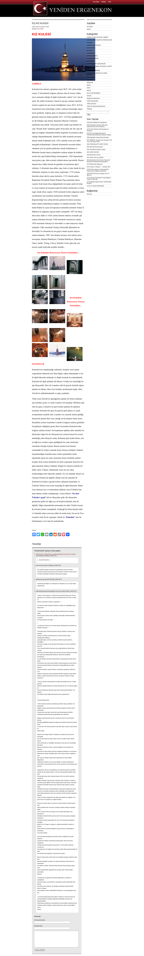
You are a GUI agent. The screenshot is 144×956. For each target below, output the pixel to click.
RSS (109, 2)
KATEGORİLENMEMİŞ (93, 70)
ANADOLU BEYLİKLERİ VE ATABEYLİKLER (99, 40)
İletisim (104, 2)
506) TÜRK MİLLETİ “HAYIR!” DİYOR (97, 144)
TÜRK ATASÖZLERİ (92, 101)
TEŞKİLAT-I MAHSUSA (93, 98)
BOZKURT (90, 50)
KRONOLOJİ (90, 77)
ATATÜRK (89, 42)
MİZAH (89, 85)
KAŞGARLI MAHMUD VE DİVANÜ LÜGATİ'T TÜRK (99, 67)
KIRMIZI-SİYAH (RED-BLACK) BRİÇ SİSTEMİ (97, 73)
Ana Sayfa (96, 2)
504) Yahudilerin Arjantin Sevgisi (96, 149)
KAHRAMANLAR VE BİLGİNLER (96, 63)
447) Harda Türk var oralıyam (95, 157)
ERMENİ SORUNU (92, 56)
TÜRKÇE (89, 109)
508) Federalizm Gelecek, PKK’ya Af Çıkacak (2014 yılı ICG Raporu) (97, 125)
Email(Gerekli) (38, 926)
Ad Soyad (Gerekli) (39, 920)
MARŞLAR (90, 82)
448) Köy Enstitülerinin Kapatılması (97, 122)
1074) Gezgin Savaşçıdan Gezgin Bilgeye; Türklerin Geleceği (99, 178)
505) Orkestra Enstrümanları (95, 147)
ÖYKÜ (88, 88)
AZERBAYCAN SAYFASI (94, 45)
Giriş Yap (89, 194)
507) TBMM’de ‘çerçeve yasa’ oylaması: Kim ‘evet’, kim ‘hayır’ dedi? (99, 140)
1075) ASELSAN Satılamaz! (95, 164)
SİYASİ (89, 90)
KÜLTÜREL (40, 29)
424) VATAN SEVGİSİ (93, 152)
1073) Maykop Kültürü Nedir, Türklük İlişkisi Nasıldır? (99, 182)
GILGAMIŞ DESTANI (92, 58)
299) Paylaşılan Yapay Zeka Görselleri (98, 137)
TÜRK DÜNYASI (91, 103)
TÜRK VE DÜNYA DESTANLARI (96, 106)
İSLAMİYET (90, 61)
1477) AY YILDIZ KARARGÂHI (95, 186)
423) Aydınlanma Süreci (93, 155)
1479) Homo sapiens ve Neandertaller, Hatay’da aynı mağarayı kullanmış (98, 170)
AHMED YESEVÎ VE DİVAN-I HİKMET (97, 37)
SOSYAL (89, 96)
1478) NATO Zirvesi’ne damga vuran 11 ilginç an (98, 174)
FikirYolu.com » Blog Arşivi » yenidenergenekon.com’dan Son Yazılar (56, 554)
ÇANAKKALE (90, 53)
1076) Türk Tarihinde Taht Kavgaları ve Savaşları (98, 129)
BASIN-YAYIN (91, 48)
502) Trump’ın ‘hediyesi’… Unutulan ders (98, 167)
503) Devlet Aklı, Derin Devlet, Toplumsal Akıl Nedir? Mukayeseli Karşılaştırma (98, 160)
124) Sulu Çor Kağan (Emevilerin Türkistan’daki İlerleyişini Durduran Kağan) (99, 134)
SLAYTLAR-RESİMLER (93, 93)
